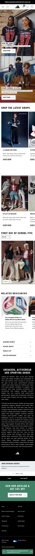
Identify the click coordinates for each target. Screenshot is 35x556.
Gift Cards (21, 516)
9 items (6, 281)
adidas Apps (21, 521)
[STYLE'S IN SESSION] (14, 202)
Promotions (5, 526)
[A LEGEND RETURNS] (14, 137)
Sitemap (4, 530)
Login (9, 478)
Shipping (4, 521)
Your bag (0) (23, 478)
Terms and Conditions (8, 547)
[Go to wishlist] (7, 7)
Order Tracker (6, 516)
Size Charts (21, 526)
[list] (17, 137)
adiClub (20, 506)
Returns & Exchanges (8, 511)
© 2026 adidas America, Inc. (18, 553)
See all (4, 237)
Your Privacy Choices (5, 541)
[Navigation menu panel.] (3, 7)
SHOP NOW (7, 159)
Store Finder (21, 511)
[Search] (27, 7)
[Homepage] (17, 7)
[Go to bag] (32, 7)
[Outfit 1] (17, 262)
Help (3, 506)
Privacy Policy (22, 540)
